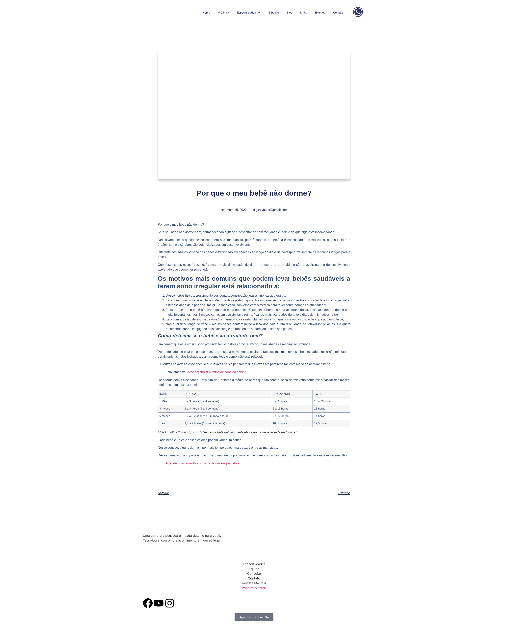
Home (206, 12)
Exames (320, 12)
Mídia (303, 12)
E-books (273, 12)
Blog (289, 12)
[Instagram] (170, 603)
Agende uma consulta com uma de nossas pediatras (202, 463)
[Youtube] (159, 603)
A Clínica (223, 12)
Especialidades (246, 12)
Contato (338, 12)
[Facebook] (148, 603)
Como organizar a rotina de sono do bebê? (216, 372)
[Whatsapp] (358, 12)
